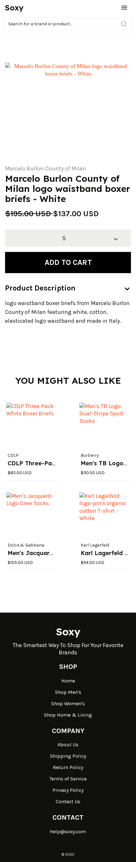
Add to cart (68, 262)
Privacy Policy (68, 790)
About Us (68, 745)
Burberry (90, 455)
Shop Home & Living (68, 715)
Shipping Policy (68, 756)
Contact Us (68, 801)
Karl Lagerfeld (95, 545)
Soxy (14, 7)
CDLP (13, 455)
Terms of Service (68, 779)
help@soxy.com (68, 831)
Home (68, 681)
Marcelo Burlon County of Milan (45, 168)
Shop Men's (68, 692)
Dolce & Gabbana (26, 545)
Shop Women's (68, 703)
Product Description (40, 288)
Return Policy (68, 767)
